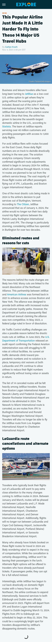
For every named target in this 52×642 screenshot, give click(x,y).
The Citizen (23, 204)
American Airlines (16, 294)
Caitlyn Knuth (11, 46)
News (4, 13)
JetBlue (29, 93)
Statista (6, 126)
